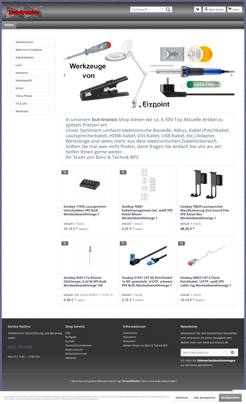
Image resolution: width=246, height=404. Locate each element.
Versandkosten (131, 381)
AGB (67, 333)
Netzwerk (22, 73)
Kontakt (70, 341)
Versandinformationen (78, 345)
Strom (19, 88)
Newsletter (129, 341)
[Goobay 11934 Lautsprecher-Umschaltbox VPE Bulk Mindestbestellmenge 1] (90, 184)
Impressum (129, 337)
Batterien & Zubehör (29, 50)
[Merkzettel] (197, 9)
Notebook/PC (24, 80)
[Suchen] (168, 10)
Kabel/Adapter (25, 57)
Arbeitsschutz (24, 42)
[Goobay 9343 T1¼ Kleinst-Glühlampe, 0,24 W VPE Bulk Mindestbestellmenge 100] (90, 255)
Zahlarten (70, 358)
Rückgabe (70, 337)
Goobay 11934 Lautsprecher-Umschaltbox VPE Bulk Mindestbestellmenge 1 (85, 210)
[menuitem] (151, 9)
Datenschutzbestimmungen (216, 360)
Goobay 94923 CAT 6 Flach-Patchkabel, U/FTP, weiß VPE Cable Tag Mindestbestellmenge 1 (205, 281)
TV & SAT (21, 103)
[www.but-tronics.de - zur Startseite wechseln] (24, 12)
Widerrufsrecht (74, 349)
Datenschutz (130, 333)
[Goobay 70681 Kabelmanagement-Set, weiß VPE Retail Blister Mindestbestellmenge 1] (148, 184)
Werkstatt (22, 111)
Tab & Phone (24, 96)
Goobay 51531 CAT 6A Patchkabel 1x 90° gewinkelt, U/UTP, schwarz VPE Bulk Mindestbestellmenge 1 (147, 281)
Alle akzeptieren (204, 397)
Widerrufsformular (76, 353)
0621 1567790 (20, 347)
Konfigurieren (230, 397)
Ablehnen (182, 397)
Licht (19, 65)
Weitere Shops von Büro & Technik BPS (145, 345)
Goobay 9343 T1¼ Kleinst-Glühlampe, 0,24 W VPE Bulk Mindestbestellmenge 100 (85, 281)
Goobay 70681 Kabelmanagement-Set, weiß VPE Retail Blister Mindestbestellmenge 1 (147, 212)
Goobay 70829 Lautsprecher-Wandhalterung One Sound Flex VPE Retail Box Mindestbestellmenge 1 (204, 212)
